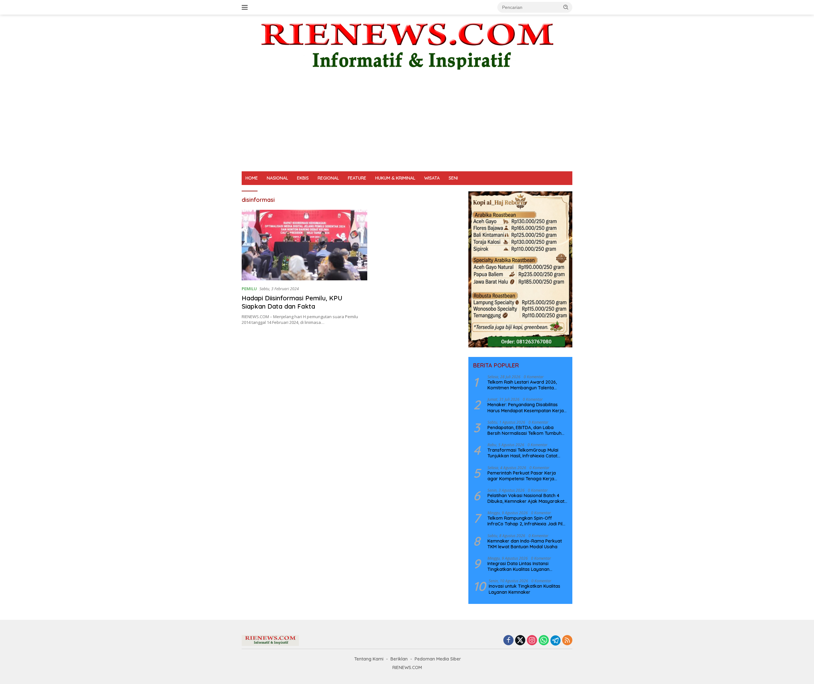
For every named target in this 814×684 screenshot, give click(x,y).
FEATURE (357, 178)
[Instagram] (532, 640)
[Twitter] (520, 640)
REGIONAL (328, 178)
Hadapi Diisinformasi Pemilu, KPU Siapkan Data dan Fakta (292, 302)
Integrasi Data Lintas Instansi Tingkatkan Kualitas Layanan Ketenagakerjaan (518, 566)
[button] (566, 7)
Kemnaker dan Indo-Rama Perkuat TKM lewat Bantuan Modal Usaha (524, 544)
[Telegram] (555, 640)
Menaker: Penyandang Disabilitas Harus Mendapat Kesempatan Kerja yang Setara (525, 407)
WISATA (432, 178)
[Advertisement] (407, 123)
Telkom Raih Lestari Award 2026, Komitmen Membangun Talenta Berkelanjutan (522, 385)
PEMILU (249, 288)
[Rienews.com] (407, 45)
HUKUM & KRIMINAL (395, 178)
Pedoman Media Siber (438, 659)
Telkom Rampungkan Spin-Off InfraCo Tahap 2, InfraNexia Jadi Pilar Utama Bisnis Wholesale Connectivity (527, 521)
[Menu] (246, 7)
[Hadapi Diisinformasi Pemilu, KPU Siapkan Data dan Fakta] (304, 245)
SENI (453, 178)
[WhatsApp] (544, 640)
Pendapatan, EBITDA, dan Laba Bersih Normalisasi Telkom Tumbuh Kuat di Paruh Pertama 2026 (524, 430)
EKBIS (303, 178)
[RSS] (567, 640)
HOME (251, 178)
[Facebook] (508, 640)
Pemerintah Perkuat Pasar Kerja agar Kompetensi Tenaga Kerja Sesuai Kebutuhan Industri (521, 476)
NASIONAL (277, 178)
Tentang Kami (368, 659)
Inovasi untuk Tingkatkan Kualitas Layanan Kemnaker (524, 589)
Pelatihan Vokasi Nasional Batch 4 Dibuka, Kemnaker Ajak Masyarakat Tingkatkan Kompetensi (525, 498)
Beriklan (399, 659)
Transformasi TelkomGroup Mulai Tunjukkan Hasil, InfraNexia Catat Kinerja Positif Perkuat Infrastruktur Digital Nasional (525, 453)
